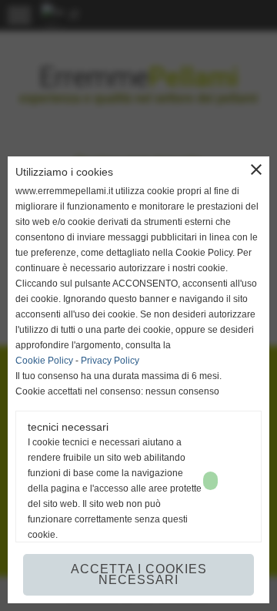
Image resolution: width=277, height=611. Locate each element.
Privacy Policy (110, 360)
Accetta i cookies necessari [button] (139, 574)
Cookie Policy (44, 360)
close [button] (256, 169)
